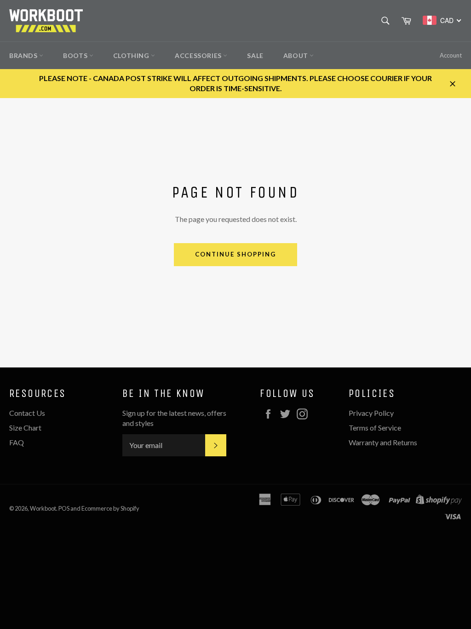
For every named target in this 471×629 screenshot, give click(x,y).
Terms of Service (375, 427)
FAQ (16, 442)
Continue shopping (235, 254)
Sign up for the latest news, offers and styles (174, 417)
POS (63, 508)
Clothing (132, 55)
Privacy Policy (371, 412)
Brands (24, 55)
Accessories (199, 55)
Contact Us (27, 412)
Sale (255, 55)
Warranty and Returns (383, 442)
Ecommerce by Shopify (110, 508)
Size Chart (25, 427)
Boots (76, 55)
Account (451, 55)
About (296, 55)
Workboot (43, 508)
